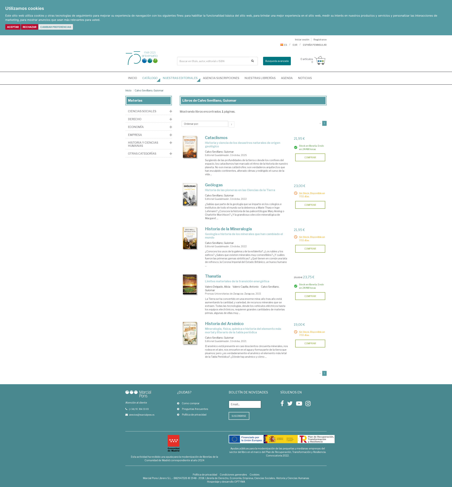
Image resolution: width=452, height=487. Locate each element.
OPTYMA (239, 481)
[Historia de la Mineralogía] (190, 238)
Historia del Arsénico (224, 323)
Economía (136, 127)
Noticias (305, 78)
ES (285, 44)
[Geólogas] (190, 194)
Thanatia (213, 276)
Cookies (255, 474)
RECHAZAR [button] (29, 26)
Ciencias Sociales (142, 111)
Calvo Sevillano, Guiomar (149, 90)
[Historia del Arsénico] (190, 333)
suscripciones (221, 78)
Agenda (287, 78)
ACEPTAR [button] (13, 26)
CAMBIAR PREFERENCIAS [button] (55, 26)
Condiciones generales (233, 474)
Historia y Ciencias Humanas (143, 144)
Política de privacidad (194, 414)
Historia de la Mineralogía (228, 229)
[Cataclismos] (190, 147)
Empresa (135, 135)
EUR (295, 44)
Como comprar (191, 403)
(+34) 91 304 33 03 (139, 409)
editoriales (180, 78)
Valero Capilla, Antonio (246, 286)
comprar (310, 157)
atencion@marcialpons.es (141, 414)
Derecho (134, 119)
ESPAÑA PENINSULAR (315, 44)
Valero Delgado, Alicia (217, 286)
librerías (260, 78)
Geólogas (214, 185)
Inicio (134, 78)
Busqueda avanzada (277, 60)
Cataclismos (216, 137)
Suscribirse (239, 415)
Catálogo (149, 78)
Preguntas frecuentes (195, 408)
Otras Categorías (142, 153)
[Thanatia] (190, 284)
